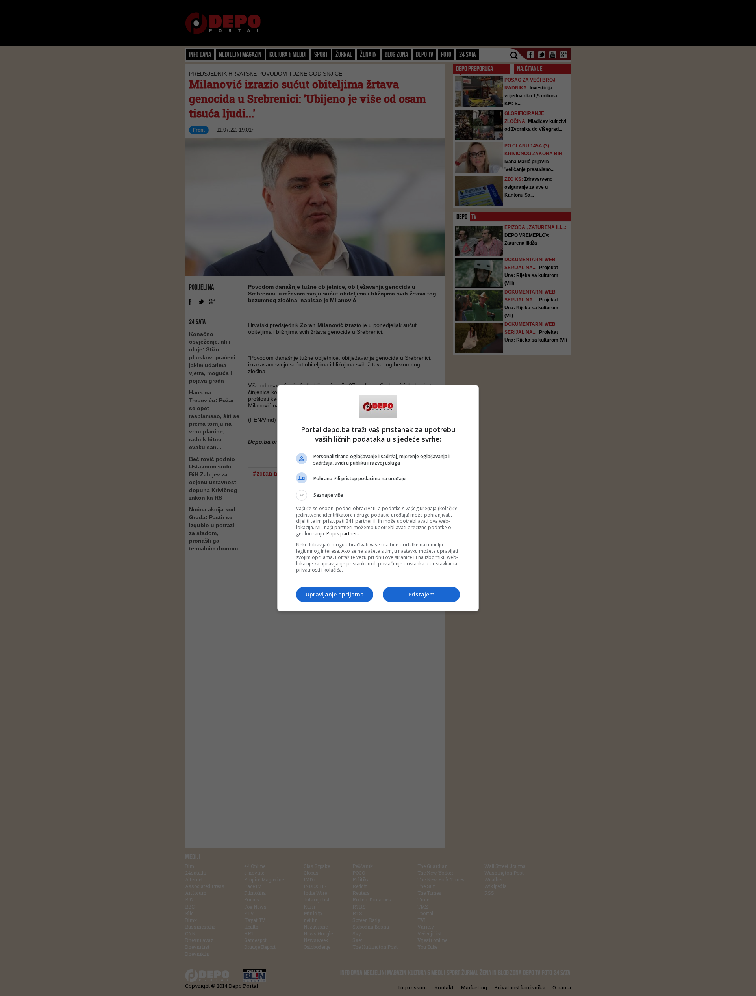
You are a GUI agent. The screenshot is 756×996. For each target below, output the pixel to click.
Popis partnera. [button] (343, 533)
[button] (378, 495)
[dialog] (378, 498)
